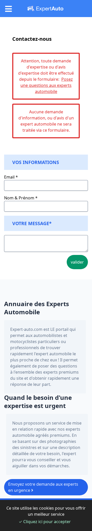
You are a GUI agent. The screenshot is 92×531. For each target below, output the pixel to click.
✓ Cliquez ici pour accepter (45, 521)
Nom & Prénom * (21, 198)
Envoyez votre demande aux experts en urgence (43, 487)
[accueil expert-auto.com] (46, 8)
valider (77, 262)
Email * (11, 177)
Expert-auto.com (26, 329)
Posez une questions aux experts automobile (46, 85)
